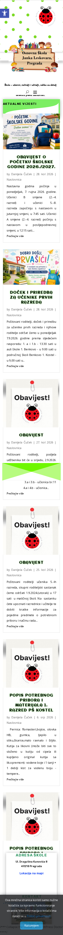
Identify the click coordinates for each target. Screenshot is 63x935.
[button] (4, 13)
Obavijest (31, 435)
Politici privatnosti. (39, 916)
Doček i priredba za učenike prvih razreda (31, 297)
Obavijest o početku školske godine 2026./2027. (32, 162)
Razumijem (31, 925)
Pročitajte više (15, 236)
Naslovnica (14, 179)
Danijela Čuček (21, 174)
